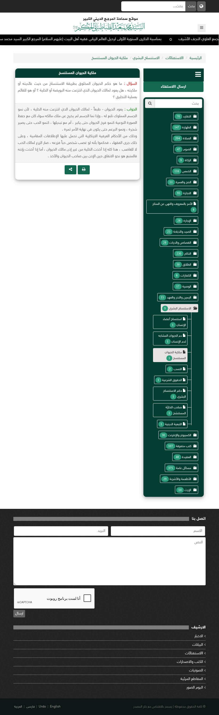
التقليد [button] (187, 116)
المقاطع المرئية (192, 679)
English (55, 707)
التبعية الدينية (173, 424)
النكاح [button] (187, 254)
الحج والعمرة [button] (183, 182)
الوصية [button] (186, 287)
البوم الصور (194, 687)
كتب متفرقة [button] (183, 446)
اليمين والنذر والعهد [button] (179, 297)
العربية (18, 707)
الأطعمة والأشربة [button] (180, 479)
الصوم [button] (187, 149)
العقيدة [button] (186, 457)
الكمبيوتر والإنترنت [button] (179, 435)
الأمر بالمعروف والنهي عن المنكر (172, 204)
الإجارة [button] (187, 221)
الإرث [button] (188, 490)
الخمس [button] (186, 171)
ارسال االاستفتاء (173, 86)
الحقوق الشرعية (172, 380)
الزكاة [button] (188, 160)
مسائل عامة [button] (183, 468)
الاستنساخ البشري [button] (180, 308)
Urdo (42, 707)
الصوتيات (196, 670)
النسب (178, 369)
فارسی (30, 707)
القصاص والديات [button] (180, 243)
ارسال (19, 613)
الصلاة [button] (187, 138)
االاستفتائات (174, 58)
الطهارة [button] (186, 127)
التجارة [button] (187, 193)
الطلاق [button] (187, 265)
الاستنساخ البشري (146, 58)
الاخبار (198, 636)
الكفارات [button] (186, 276)
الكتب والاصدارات (190, 662)
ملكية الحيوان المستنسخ (110, 58)
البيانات (197, 645)
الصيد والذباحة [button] (182, 232)
